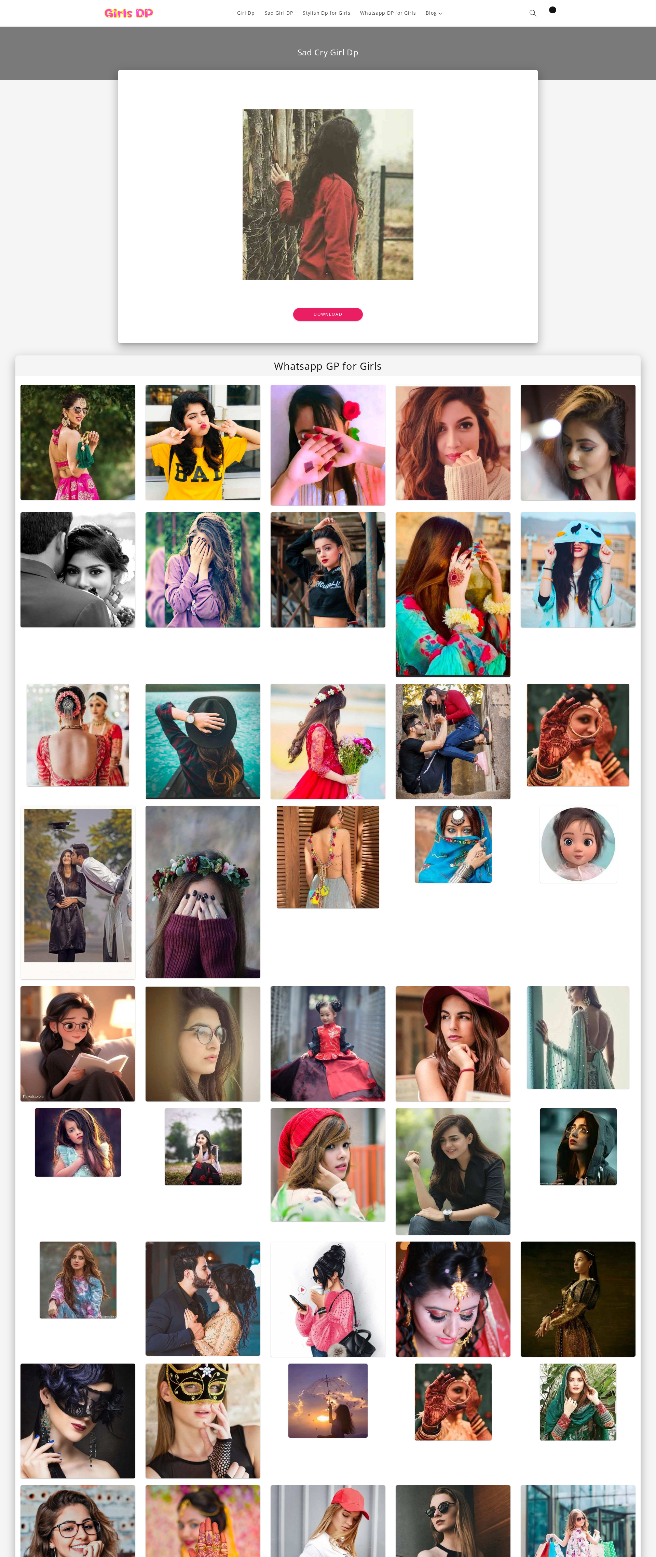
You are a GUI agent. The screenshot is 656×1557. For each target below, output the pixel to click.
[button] (434, 13)
